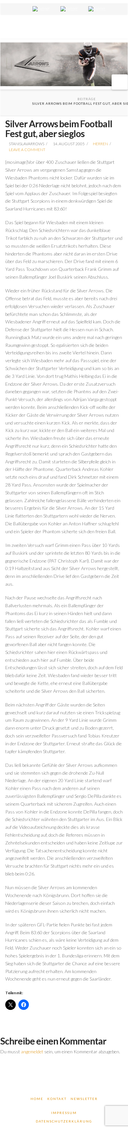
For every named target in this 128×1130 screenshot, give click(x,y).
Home (37, 1099)
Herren (100, 143)
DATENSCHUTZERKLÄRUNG (64, 1121)
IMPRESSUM (64, 1113)
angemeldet (32, 1051)
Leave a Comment (26, 149)
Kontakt (57, 1099)
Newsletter (84, 1099)
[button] (120, 82)
